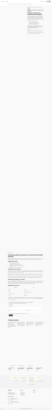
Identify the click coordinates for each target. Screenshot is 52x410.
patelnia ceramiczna (38, 33)
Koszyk (34, 391)
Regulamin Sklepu (22, 392)
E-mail (27, 310)
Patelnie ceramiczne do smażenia (31, 7)
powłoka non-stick (36, 32)
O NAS (44, 1)
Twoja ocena (11, 304)
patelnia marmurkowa (32, 32)
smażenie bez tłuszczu (41, 32)
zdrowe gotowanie (29, 33)
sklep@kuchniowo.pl (13, 393)
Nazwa (10, 310)
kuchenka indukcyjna (33, 33)
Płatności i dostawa (22, 394)
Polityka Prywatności (22, 393)
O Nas (21, 391)
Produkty (7, 1)
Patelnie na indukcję (37, 7)
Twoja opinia (11, 306)
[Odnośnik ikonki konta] (50, 1)
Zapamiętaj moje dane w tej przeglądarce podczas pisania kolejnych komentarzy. (18, 313)
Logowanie (34, 392)
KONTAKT (41, 1)
